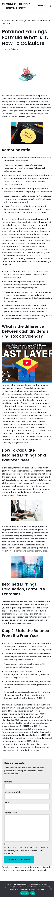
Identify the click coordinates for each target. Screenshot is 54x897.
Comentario (10, 812)
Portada (5, 20)
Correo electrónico (13, 792)
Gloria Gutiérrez (12, 49)
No (33, 893)
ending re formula (24, 231)
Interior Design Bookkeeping (15, 723)
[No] (51, 889)
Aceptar (24, 893)
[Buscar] (50, 6)
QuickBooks (11, 480)
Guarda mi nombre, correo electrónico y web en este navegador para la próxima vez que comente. (26, 850)
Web (6, 802)
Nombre (8, 781)
